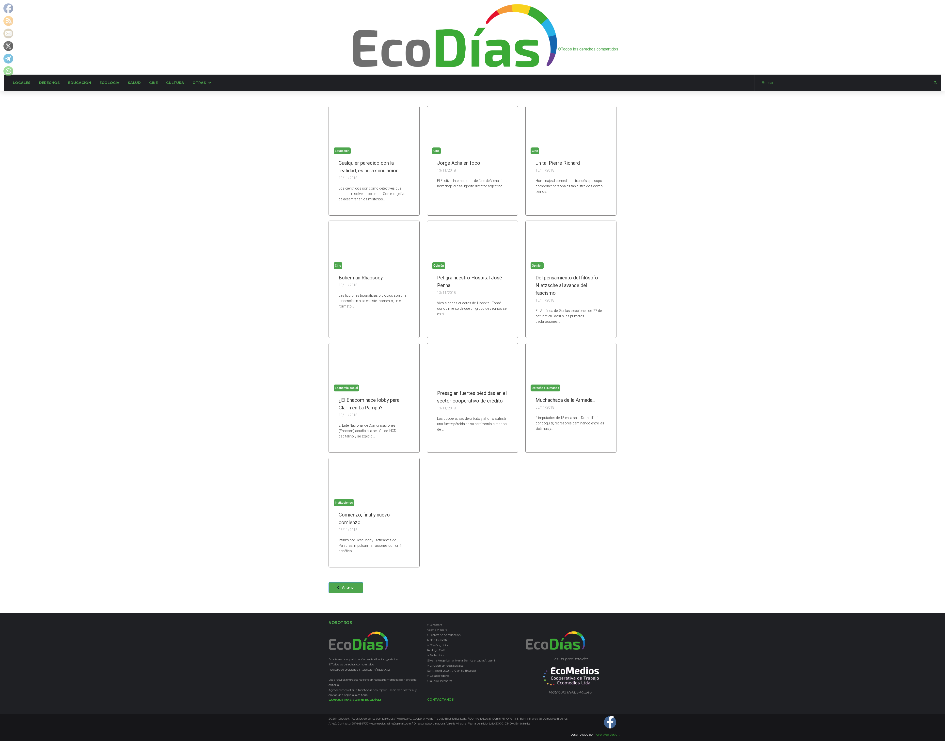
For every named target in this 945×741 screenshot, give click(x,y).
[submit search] (935, 82)
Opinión (438, 265)
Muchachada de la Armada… (565, 400)
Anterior (348, 587)
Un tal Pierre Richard (558, 163)
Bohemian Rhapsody (361, 278)
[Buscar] (844, 83)
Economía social (346, 388)
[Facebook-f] (610, 722)
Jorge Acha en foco (458, 163)
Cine (436, 151)
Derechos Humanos (545, 388)
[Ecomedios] (571, 676)
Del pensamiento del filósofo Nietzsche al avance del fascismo (567, 285)
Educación (342, 151)
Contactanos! (441, 699)
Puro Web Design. (607, 734)
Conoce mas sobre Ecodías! (355, 700)
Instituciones (344, 502)
